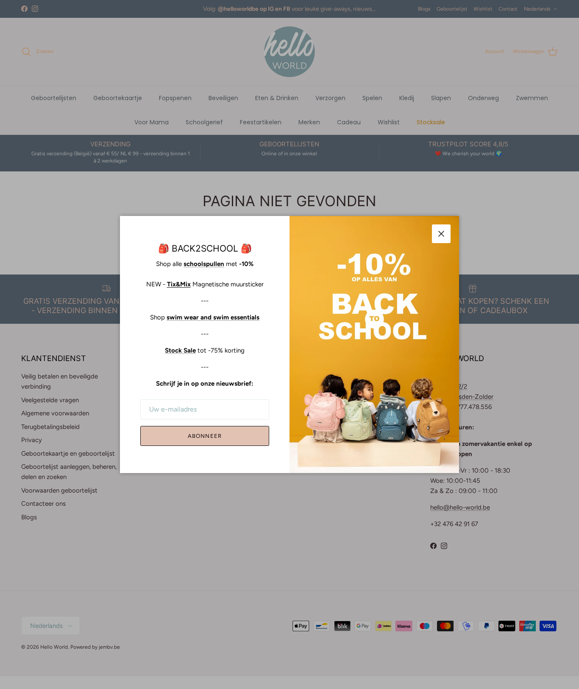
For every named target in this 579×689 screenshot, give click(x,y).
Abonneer (204, 436)
